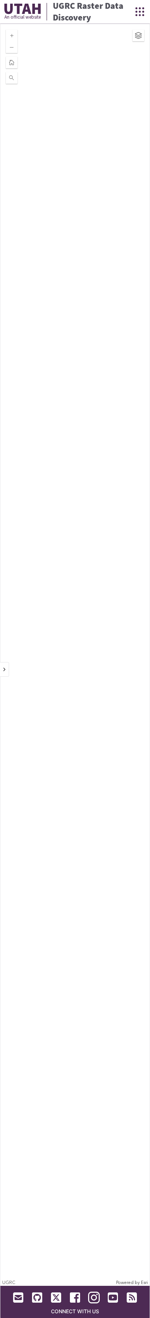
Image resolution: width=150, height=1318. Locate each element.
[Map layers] (138, 35)
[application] (75, 655)
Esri (144, 1283)
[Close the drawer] (4, 669)
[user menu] (140, 12)
